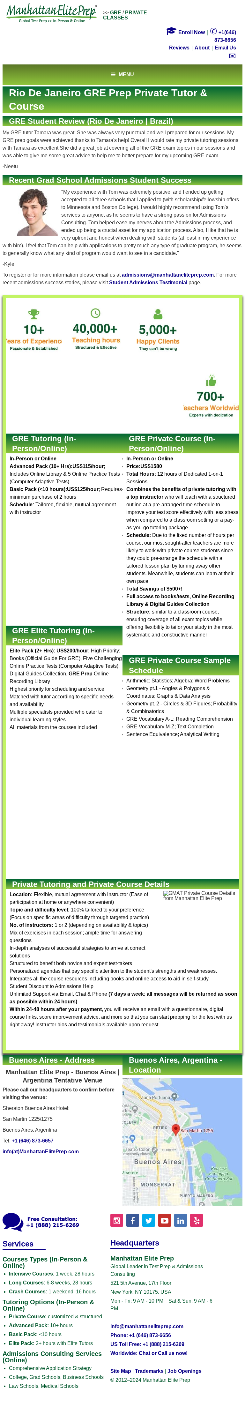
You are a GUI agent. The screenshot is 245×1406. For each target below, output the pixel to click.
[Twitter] (148, 1220)
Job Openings (184, 1371)
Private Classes (125, 15)
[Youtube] (164, 1220)
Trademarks (149, 1371)
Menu (126, 74)
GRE (115, 12)
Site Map (120, 1371)
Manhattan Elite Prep (52, 13)
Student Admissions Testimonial (148, 282)
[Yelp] (196, 1220)
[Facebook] (132, 1220)
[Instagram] (116, 1220)
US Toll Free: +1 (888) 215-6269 (147, 1344)
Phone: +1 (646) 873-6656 (140, 1335)
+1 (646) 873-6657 (33, 1140)
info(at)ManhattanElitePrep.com (41, 1151)
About (202, 47)
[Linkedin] (180, 1220)
